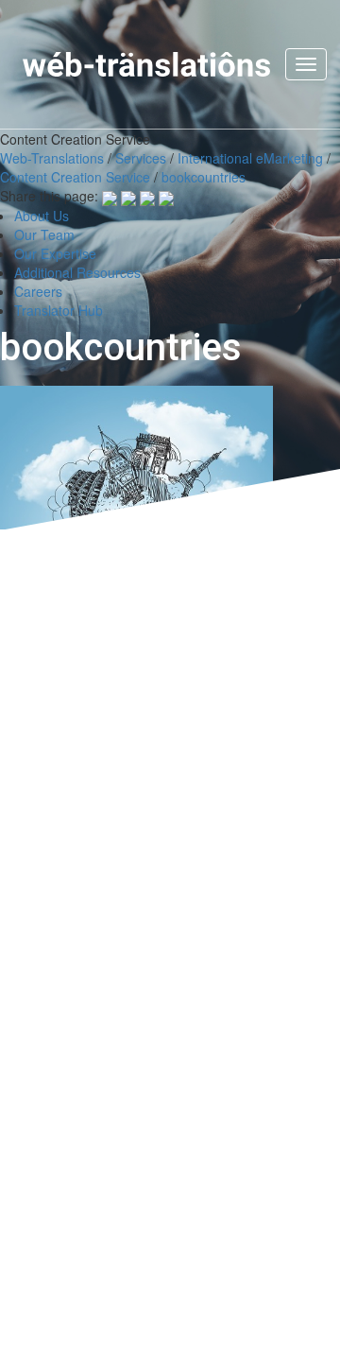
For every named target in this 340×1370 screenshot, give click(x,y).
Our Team (44, 234)
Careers (38, 291)
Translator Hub (58, 310)
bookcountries (204, 176)
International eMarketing (250, 157)
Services (140, 157)
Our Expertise (55, 253)
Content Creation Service (75, 176)
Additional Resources (77, 272)
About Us (41, 215)
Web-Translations (52, 157)
